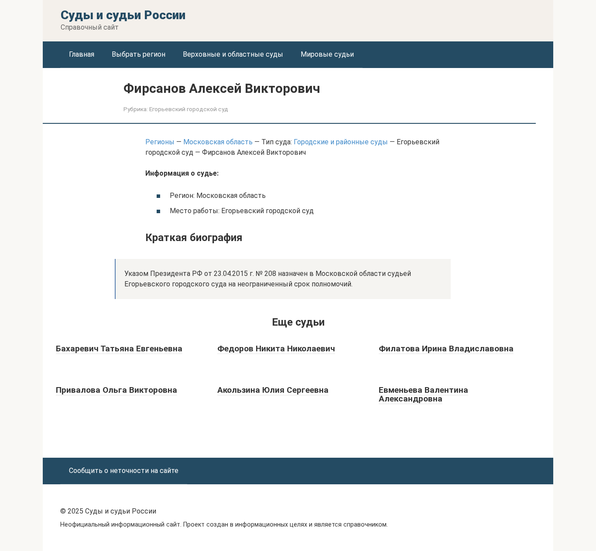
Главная (81, 54)
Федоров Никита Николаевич (276, 349)
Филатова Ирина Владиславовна (446, 349)
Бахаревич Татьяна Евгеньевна (119, 349)
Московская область (218, 142)
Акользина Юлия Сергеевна (273, 390)
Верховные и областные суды (233, 54)
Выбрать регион (138, 54)
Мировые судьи (327, 54)
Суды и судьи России (123, 15)
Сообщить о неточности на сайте (123, 470)
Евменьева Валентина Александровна (423, 394)
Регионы (160, 142)
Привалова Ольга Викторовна (116, 390)
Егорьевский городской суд (188, 108)
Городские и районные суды (341, 142)
